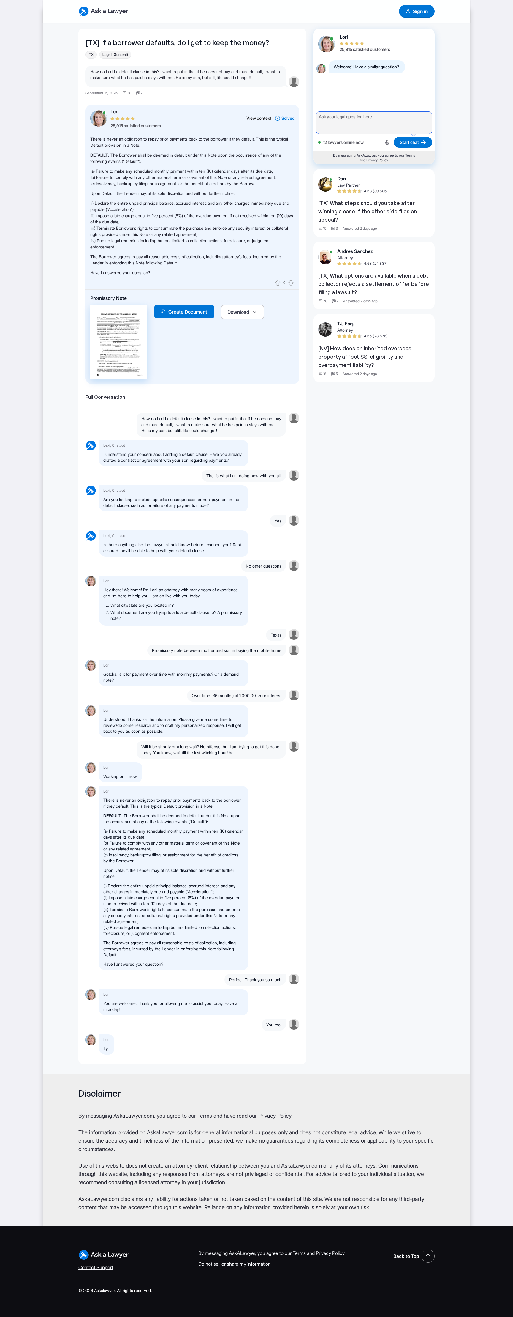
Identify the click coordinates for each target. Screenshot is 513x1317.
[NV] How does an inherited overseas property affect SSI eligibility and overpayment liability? (364, 356)
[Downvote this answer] (290, 282)
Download (238, 312)
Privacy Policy (377, 160)
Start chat (409, 142)
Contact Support (95, 1267)
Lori (114, 111)
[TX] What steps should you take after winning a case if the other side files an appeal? (367, 211)
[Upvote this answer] (277, 282)
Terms (410, 155)
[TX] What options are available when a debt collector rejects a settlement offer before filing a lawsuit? (373, 283)
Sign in (420, 11)
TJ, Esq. (345, 324)
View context (258, 118)
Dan (341, 179)
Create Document (187, 312)
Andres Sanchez (355, 251)
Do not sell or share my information (234, 1264)
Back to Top (406, 1256)
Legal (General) (115, 54)
